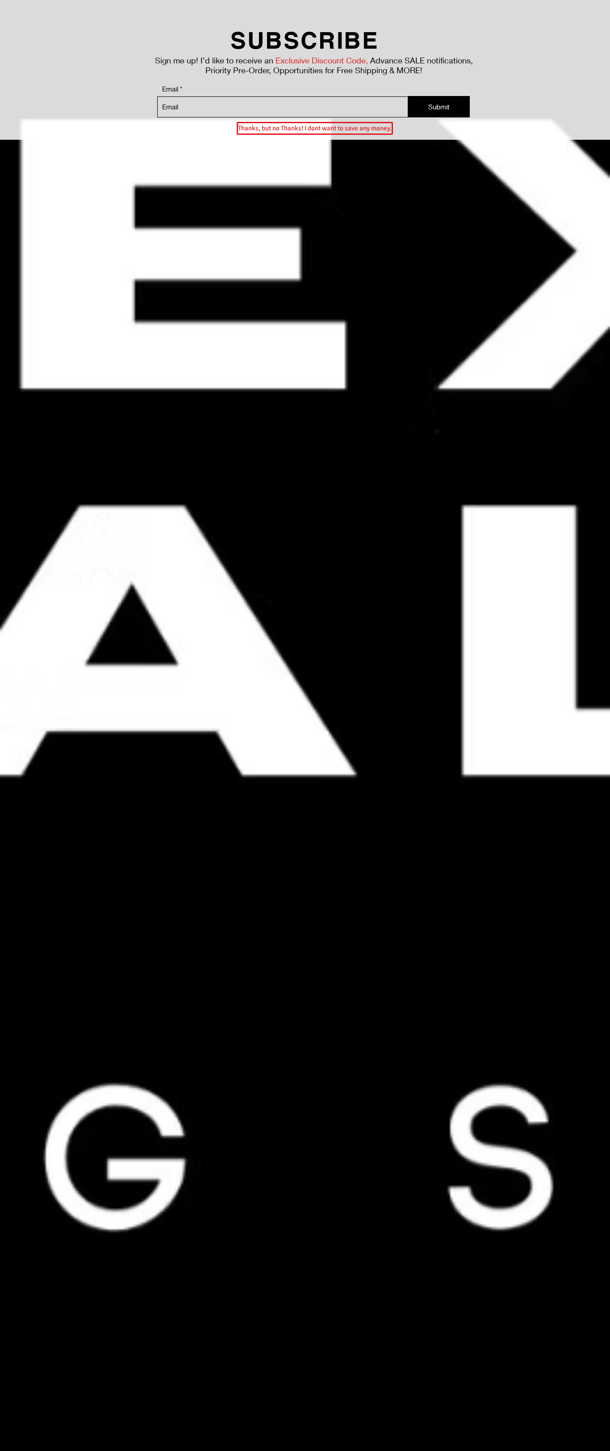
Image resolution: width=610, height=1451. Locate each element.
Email (170, 89)
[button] (313, 128)
